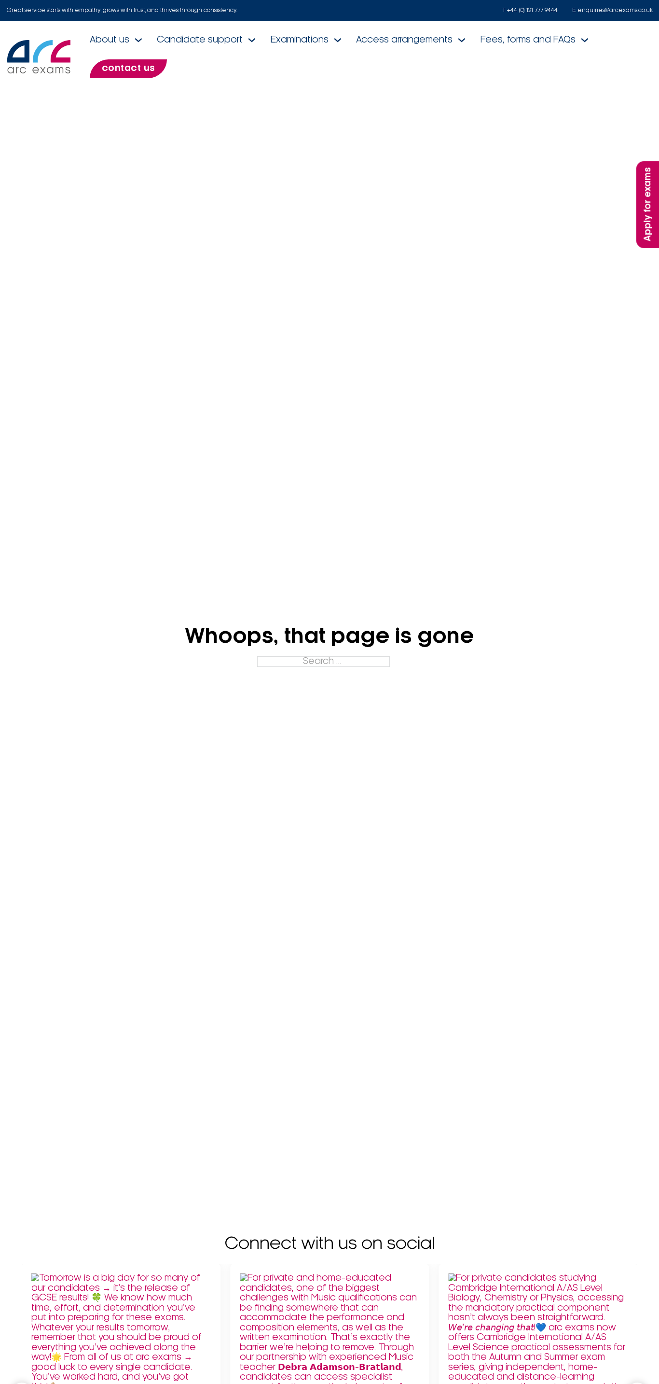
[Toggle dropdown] (138, 40)
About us (109, 40)
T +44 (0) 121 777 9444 (530, 10)
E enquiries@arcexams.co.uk (612, 10)
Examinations (300, 40)
